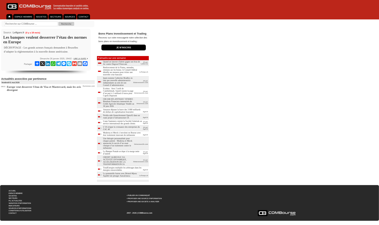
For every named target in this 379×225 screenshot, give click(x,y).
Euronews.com (89, 86)
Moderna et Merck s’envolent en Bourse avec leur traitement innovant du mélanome (122, 134)
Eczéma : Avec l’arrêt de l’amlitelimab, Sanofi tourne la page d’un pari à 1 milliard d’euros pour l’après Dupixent (118, 92)
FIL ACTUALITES (15, 201)
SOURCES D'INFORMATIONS (20, 208)
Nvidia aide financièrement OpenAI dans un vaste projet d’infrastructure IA (121, 116)
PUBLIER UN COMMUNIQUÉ (139, 195)
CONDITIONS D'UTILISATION (20, 211)
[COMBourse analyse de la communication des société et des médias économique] (49, 11)
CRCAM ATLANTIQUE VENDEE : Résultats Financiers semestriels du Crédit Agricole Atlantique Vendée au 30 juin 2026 (118, 102)
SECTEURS (55, 17)
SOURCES (70, 17)
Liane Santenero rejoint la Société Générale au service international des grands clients (122, 122)
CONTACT (84, 17)
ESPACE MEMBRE (23, 17)
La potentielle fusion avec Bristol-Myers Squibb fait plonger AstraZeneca (120, 174)
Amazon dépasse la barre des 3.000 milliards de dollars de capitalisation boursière (121, 110)
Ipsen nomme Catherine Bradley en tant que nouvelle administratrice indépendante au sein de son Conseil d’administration (118, 81)
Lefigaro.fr (18, 32)
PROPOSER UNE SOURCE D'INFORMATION (145, 198)
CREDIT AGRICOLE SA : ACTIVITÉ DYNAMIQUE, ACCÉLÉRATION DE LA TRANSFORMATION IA (115, 160)
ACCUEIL (12, 191)
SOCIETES (41, 17)
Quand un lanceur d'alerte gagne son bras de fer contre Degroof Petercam (121, 63)
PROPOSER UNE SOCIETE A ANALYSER (143, 201)
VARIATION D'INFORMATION (20, 203)
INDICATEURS (14, 206)
